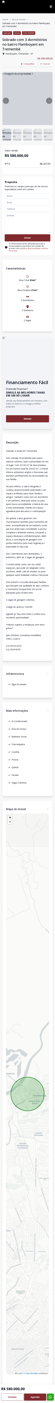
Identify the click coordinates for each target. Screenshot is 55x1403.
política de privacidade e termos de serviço (28, 249)
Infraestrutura (15, 674)
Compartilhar (29, 64)
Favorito (46, 64)
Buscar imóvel (19, 19)
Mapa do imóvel (16, 809)
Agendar (35, 1397)
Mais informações (17, 710)
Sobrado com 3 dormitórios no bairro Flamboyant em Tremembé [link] (26, 25)
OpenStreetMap (32, 1373)
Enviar (27, 237)
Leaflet (20, 1373)
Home (5, 19)
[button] (6, 101)
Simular (28, 418)
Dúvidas (12, 1397)
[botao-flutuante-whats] (50, 1397)
